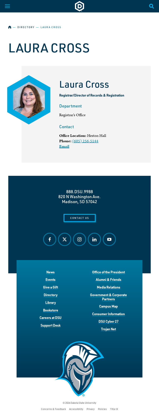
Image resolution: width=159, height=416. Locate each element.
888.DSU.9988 (79, 191)
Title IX (114, 409)
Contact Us (79, 217)
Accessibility (76, 409)
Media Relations (108, 287)
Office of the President (108, 272)
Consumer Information (108, 314)
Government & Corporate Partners (108, 297)
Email (64, 146)
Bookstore (50, 310)
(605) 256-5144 (85, 141)
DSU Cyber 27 (109, 321)
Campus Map (108, 306)
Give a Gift (50, 287)
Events (50, 279)
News (50, 272)
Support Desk (50, 325)
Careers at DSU (50, 317)
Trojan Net (108, 329)
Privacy (91, 409)
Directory (25, 27)
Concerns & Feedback (53, 409)
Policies (102, 409)
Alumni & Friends (108, 279)
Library (50, 302)
